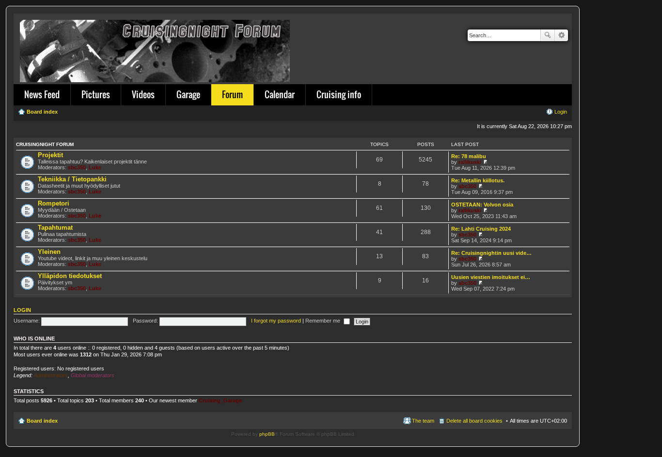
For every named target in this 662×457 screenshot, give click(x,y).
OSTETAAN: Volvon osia (482, 204)
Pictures (95, 94)
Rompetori (53, 203)
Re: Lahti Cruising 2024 (481, 229)
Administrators (51, 375)
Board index (42, 421)
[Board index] (155, 49)
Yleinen (49, 251)
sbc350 (77, 167)
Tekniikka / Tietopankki (72, 179)
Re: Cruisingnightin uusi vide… (491, 253)
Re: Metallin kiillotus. (477, 180)
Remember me (323, 321)
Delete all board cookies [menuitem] (474, 421)
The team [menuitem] (423, 421)
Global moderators (92, 375)
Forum (232, 94)
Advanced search (561, 35)
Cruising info (338, 94)
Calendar (280, 94)
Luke (95, 167)
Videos (143, 94)
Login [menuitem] (560, 112)
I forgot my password (276, 321)
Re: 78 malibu (468, 156)
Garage (188, 94)
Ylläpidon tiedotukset (70, 276)
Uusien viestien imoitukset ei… (490, 277)
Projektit (50, 155)
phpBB (267, 434)
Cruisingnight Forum (45, 144)
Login (22, 310)
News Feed (42, 94)
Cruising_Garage (220, 400)
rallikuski (469, 162)
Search (547, 35)
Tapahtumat (55, 227)
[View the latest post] (485, 162)
